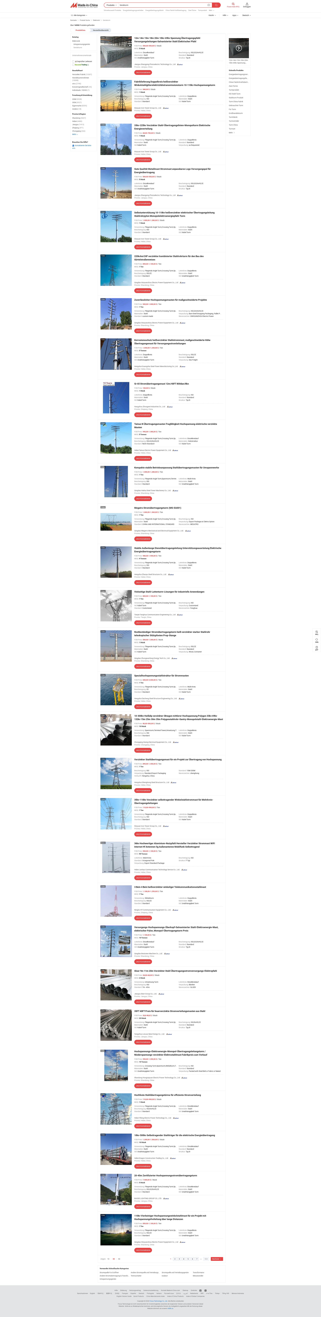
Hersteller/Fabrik (82, 74)
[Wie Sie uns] (200, 1290)
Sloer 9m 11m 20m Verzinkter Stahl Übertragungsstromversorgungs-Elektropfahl (175, 971)
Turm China (233, 125)
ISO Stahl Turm (234, 94)
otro (76, 83)
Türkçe (217, 1293)
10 (108, 1259)
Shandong (79, 118)
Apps (234, 15)
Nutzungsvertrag (135, 1290)
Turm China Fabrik (236, 101)
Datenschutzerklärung (150, 1290)
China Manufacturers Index (155, 1296)
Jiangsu (78, 124)
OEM (77, 102)
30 (114, 1259)
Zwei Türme (192, 10)
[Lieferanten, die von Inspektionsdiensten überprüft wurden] (83, 61)
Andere (76, 109)
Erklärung (123, 1290)
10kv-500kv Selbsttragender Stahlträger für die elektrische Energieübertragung (174, 1135)
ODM (77, 99)
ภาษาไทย (209, 1293)
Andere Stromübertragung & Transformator (115, 1275)
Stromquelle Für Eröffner (109, 1272)
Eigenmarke (79, 105)
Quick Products (138, 1296)
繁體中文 (109, 1293)
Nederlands (194, 1293)
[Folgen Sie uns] (206, 1290)
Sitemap (185, 1290)
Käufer (211, 15)
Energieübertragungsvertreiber (133, 10)
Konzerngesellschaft (82, 87)
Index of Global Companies (195, 1296)
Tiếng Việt (225, 1293)
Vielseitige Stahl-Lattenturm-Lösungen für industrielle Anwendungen (169, 591)
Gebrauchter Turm (236, 105)
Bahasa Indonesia (238, 1293)
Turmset (232, 129)
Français (125, 1293)
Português (150, 1293)
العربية (185, 1293)
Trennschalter (136, 1275)
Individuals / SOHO (81, 90)
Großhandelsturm (236, 113)
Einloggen (247, 6)
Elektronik (76, 41)
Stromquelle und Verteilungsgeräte (175, 1272)
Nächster (216, 1259)
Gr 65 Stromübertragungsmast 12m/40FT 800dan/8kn (161, 383)
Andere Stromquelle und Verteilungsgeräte (146, 1272)
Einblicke (194, 1290)
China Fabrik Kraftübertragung (176, 10)
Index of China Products (175, 1296)
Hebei (77, 121)
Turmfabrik (233, 117)
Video (103, 37)
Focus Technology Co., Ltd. (159, 1301)
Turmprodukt (202, 10)
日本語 (117, 1293)
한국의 (178, 1293)
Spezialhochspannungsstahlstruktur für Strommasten (161, 675)
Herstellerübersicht (101, 30)
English (92, 1293)
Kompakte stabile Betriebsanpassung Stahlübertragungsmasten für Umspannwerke (176, 467)
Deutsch (141, 1293)
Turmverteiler (234, 121)
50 (119, 1259)
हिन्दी (202, 1293)
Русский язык (169, 1293)
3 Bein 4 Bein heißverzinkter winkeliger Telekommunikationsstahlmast (170, 887)
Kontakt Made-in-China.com (170, 1290)
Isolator (165, 1275)
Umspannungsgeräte (108, 1279)
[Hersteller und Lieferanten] (84, 5)
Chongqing (78, 131)
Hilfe (224, 15)
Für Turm (232, 109)
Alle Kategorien (79, 15)
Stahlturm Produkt (236, 97)
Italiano (159, 1293)
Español (133, 1293)
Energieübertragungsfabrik (154, 10)
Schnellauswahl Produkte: (112, 10)
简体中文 (101, 1293)
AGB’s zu (170, 1308)
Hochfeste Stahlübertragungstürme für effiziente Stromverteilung (167, 1095)
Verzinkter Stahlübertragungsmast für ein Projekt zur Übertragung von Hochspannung (178, 759)
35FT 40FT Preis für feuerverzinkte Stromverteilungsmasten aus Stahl (169, 1011)
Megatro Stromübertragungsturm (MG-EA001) (157, 508)
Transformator (198, 1272)
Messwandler (198, 1275)
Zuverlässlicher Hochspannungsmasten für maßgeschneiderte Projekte (170, 300)
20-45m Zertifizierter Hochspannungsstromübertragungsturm (165, 1175)
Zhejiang (78, 128)
